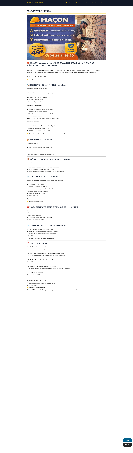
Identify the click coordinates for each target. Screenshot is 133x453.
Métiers (86, 2)
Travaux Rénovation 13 (36, 3)
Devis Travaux (95, 2)
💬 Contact (127, 444)
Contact (103, 2)
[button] (82, 3)
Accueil (67, 2)
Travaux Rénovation (76, 2)
